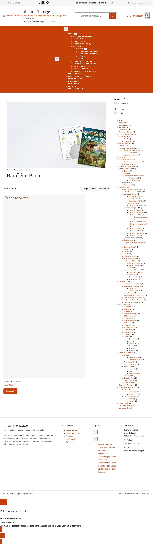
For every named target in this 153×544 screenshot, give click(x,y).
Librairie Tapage (35, 11)
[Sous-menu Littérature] (85, 49)
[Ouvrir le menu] (57, 59)
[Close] (3, 502)
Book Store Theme (125, 494)
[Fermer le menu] (65, 29)
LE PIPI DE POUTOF (11, 381)
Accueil (9, 170)
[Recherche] (112, 16)
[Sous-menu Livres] (75, 33)
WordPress (146, 494)
